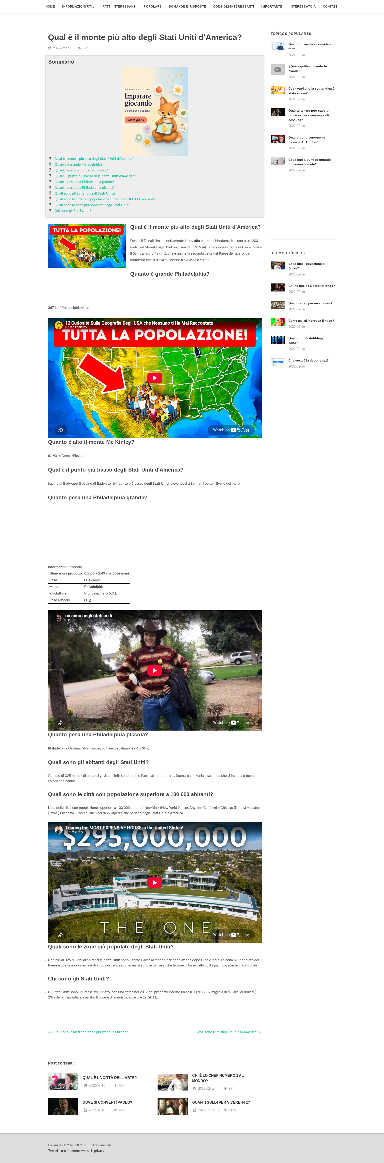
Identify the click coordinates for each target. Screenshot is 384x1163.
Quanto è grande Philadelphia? (78, 164)
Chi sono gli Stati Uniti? (72, 211)
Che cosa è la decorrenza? (308, 360)
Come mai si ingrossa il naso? (311, 320)
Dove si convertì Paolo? (107, 1102)
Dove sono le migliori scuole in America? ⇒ (229, 1032)
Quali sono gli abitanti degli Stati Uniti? (84, 193)
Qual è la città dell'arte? (110, 1078)
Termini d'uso (57, 1151)
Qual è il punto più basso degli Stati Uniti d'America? (95, 176)
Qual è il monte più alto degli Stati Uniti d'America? (94, 159)
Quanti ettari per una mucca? (310, 303)
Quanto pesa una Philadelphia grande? (84, 182)
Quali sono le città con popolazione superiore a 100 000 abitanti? (105, 199)
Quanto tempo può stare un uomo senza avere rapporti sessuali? (309, 115)
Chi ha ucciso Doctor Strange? (311, 285)
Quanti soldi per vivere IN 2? (221, 1102)
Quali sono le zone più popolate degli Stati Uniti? (92, 205)
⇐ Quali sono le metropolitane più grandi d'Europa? (88, 1032)
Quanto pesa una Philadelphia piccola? (84, 187)
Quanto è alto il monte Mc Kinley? (81, 170)
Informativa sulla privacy (87, 1151)
